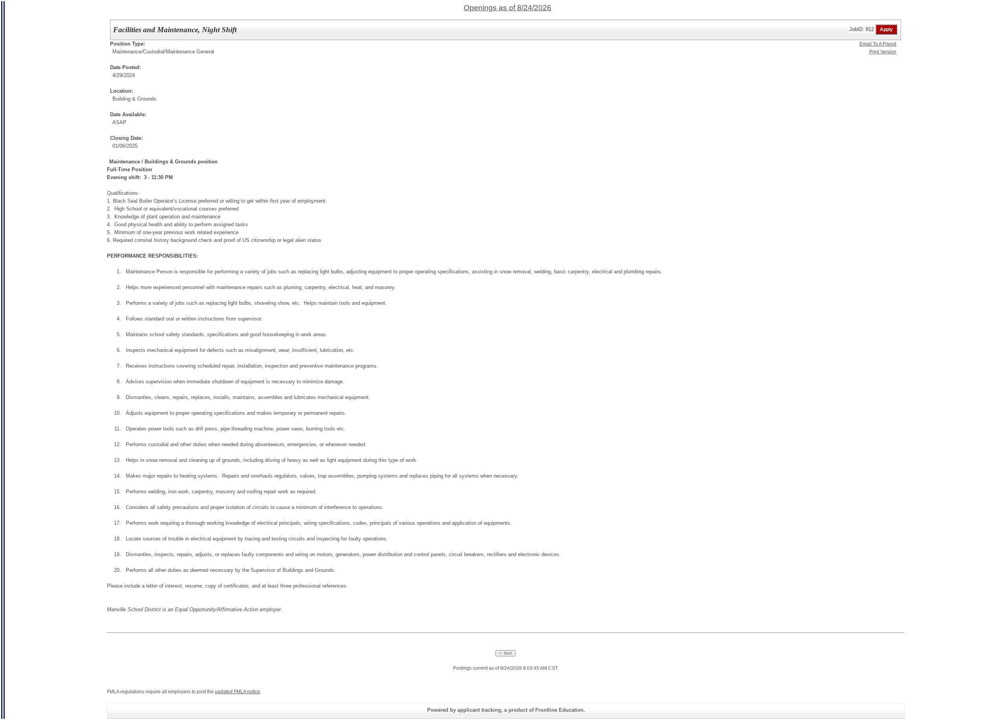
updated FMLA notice (237, 691)
